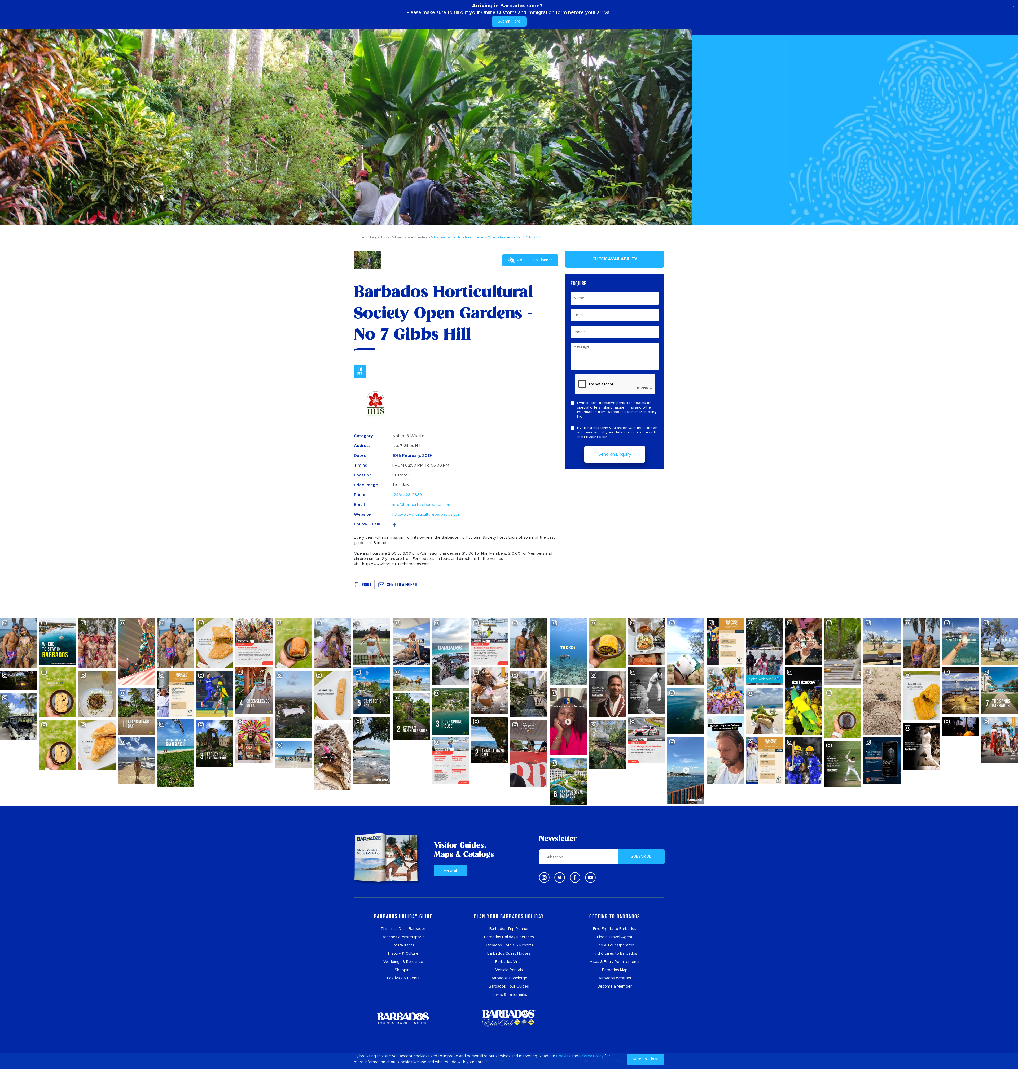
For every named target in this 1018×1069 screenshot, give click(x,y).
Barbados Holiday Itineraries (509, 937)
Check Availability (614, 259)
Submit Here (509, 21)
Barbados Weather (614, 978)
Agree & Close (645, 1059)
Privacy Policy (595, 437)
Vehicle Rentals (509, 970)
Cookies (563, 1056)
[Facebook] (394, 524)
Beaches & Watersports (403, 937)
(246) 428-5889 (407, 495)
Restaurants (403, 945)
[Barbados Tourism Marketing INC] (403, 1018)
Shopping (403, 970)
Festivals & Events (403, 978)
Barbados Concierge (509, 978)
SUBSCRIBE (641, 856)
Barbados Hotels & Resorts (509, 945)
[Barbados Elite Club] (509, 1018)
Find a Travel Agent (615, 937)
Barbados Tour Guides (509, 986)
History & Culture (403, 953)
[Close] (1014, 5)
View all (451, 870)
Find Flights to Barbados (614, 929)
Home (359, 237)
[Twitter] (559, 877)
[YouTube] (590, 877)
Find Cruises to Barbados (615, 953)
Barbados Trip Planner (509, 929)
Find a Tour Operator (615, 945)
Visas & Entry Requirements (615, 962)
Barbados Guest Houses (508, 953)
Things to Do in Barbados (403, 929)
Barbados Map (615, 970)
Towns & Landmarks (509, 995)
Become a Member (615, 986)
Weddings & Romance (403, 962)
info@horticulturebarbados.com (421, 505)
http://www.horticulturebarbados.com (427, 514)
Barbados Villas (509, 962)
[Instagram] (544, 877)
